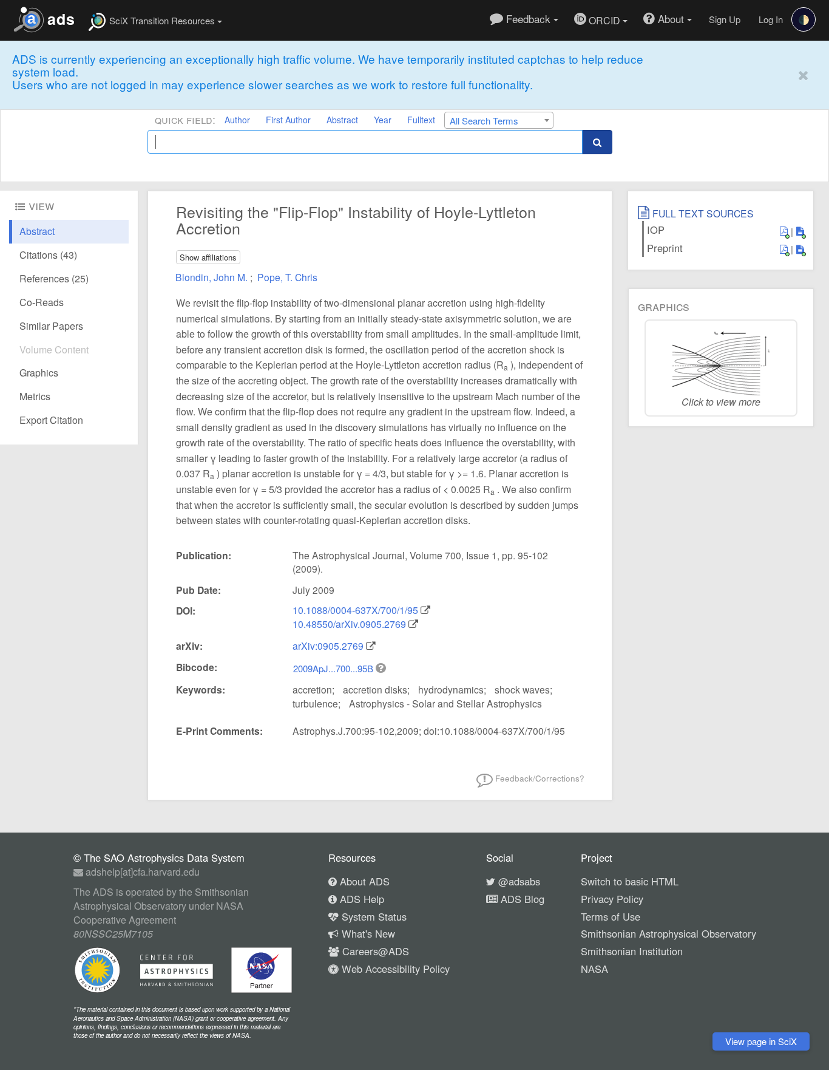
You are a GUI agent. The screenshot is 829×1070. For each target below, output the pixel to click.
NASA (594, 968)
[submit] (597, 142)
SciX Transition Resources (162, 20)
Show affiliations (208, 257)
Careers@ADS (374, 951)
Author (237, 120)
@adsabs (517, 881)
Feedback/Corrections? (538, 778)
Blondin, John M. (212, 277)
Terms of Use (610, 916)
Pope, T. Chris (287, 277)
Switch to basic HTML (629, 881)
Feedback (528, 18)
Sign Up (724, 19)
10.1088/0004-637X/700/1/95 (355, 610)
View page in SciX (761, 1041)
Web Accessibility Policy (394, 968)
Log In (771, 19)
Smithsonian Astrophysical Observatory (668, 933)
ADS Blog (521, 898)
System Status (373, 916)
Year (382, 120)
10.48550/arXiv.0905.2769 (349, 624)
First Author (288, 120)
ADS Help (360, 898)
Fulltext (421, 120)
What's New (367, 933)
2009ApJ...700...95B (334, 668)
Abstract (342, 120)
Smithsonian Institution (632, 951)
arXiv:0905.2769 (328, 645)
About (671, 18)
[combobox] (498, 120)
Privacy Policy (612, 898)
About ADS (363, 881)
